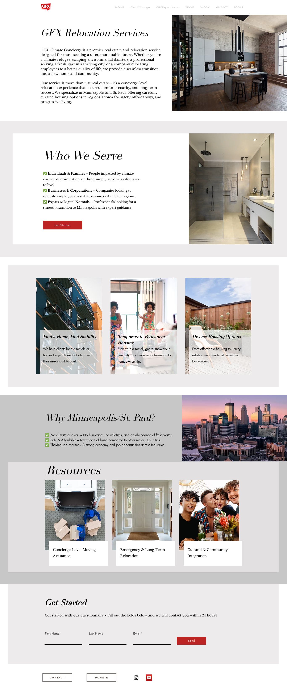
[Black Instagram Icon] (136, 678)
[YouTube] (149, 677)
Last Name (96, 633)
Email (136, 633)
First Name (52, 633)
